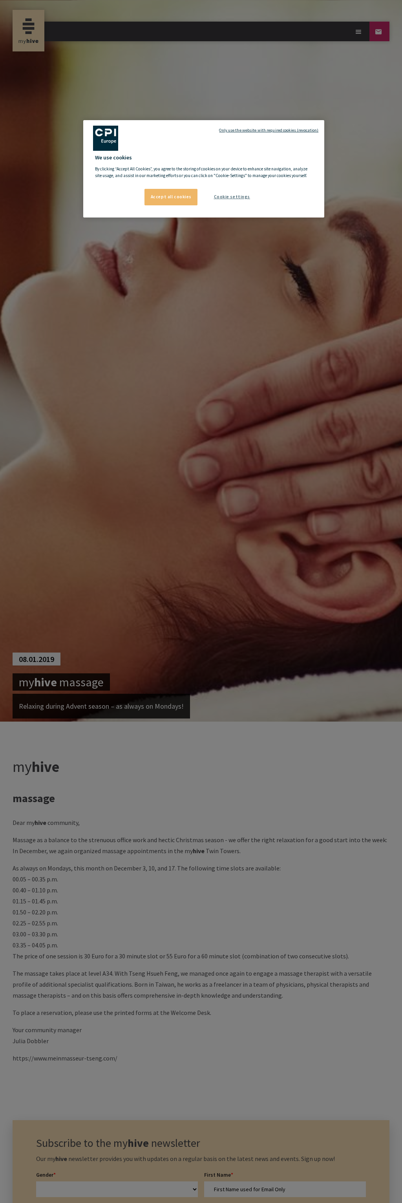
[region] (203, 169)
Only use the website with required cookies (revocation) (268, 130)
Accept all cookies (171, 196)
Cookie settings (232, 196)
